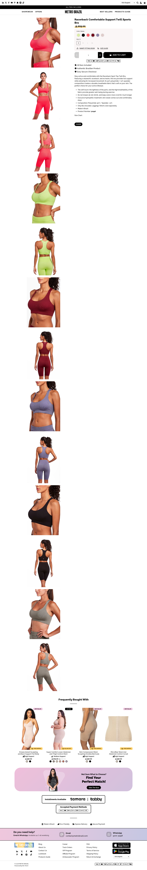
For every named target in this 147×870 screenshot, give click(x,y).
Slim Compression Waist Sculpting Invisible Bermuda (88, 753)
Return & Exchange (93, 857)
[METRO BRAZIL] (73, 11)
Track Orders (67, 847)
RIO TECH (25, 866)
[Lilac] (66, 761)
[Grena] (93, 35)
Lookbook (42, 854)
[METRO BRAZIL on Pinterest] (15, 3)
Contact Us (42, 851)
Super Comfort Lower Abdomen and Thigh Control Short (58, 753)
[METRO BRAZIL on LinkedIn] (3, 3)
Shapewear (27, 12)
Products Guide (122, 12)
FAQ (88, 844)
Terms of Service (92, 851)
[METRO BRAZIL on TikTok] (23, 3)
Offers (38, 12)
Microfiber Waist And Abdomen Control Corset (118, 753)
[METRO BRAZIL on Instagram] (21, 3)
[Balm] (60, 761)
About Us (42, 847)
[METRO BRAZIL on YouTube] (12, 3)
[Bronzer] (63, 761)
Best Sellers (106, 12)
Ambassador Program (70, 857)
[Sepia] (102, 35)
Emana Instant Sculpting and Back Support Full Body (28, 753)
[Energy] (88, 35)
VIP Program (67, 851)
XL (92, 43)
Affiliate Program (68, 854)
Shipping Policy (92, 854)
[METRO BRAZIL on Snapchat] (18, 3)
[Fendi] (53, 761)
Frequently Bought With (73, 699)
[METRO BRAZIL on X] (6, 3)
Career (65, 844)
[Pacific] (98, 35)
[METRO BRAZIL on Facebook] (9, 3)
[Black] (83, 35)
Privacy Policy (91, 847)
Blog (40, 844)
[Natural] (27, 761)
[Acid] (78, 35)
